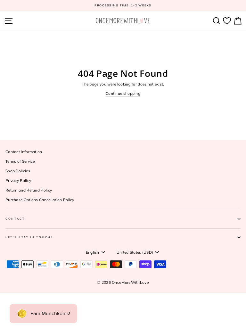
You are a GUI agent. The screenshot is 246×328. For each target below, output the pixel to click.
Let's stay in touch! (29, 237)
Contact (15, 218)
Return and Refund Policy (28, 190)
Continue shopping (123, 93)
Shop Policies (17, 170)
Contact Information (23, 151)
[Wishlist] (227, 20)
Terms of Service (20, 161)
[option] (123, 5)
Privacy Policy (18, 180)
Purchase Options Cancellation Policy (39, 199)
